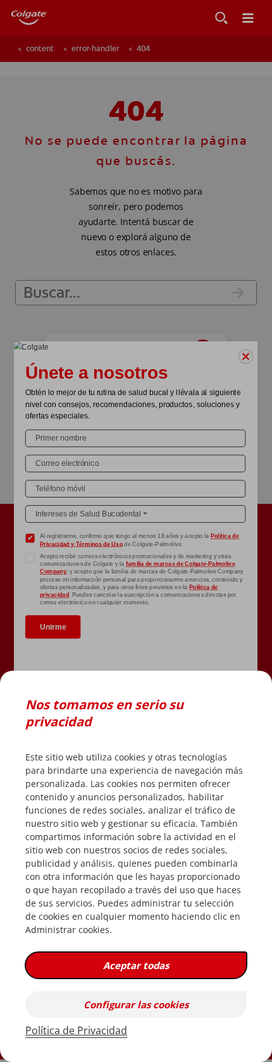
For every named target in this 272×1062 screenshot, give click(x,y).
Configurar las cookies (136, 1004)
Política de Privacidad (76, 1030)
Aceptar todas (136, 965)
